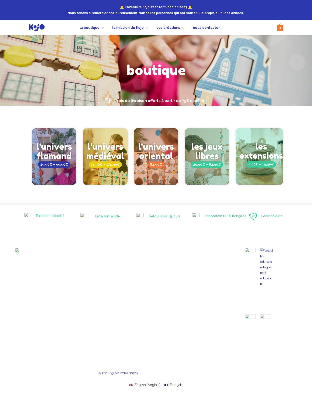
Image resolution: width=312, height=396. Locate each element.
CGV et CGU (176, 373)
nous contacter (149, 335)
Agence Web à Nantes (124, 373)
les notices (150, 331)
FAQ (146, 314)
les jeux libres (207, 151)
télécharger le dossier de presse (243, 373)
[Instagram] (237, 28)
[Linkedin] (258, 28)
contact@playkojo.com (96, 258)
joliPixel (103, 373)
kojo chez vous (153, 323)
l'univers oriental (156, 151)
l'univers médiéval (105, 151)
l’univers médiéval (155, 264)
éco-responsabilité (155, 302)
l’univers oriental (154, 272)
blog (147, 310)
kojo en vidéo (152, 293)
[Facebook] (247, 28)
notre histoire (152, 289)
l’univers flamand (155, 268)
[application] (102, 27)
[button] (156, 101)
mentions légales (203, 373)
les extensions (261, 151)
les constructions (154, 327)
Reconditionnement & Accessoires (165, 280)
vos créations (148, 318)
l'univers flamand (54, 151)
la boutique (147, 259)
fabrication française (157, 297)
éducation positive (155, 306)
